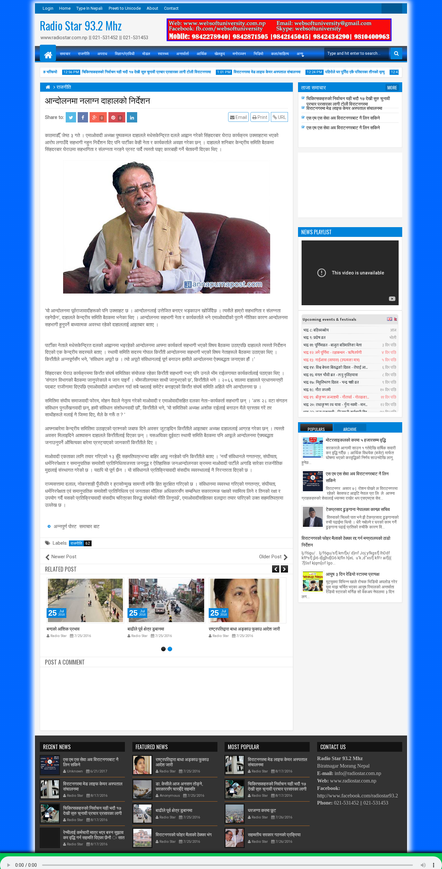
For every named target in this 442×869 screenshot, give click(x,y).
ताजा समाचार (313, 87)
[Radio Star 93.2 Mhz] (48, 53)
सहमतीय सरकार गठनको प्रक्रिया (274, 834)
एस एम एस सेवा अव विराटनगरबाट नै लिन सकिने (343, 119)
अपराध (102, 53)
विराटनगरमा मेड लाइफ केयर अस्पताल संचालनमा (257, 72)
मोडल (146, 53)
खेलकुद (220, 53)
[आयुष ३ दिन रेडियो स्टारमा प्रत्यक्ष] (313, 581)
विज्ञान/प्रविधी (125, 53)
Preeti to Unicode (125, 8)
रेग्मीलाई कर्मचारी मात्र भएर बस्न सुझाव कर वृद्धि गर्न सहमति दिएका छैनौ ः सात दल (94, 837)
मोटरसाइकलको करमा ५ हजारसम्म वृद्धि (356, 439)
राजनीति (84, 53)
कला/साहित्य (280, 53)
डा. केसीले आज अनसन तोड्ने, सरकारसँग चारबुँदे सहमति (179, 786)
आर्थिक (202, 53)
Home (65, 8)
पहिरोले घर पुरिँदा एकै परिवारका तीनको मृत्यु (345, 72)
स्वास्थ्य (163, 53)
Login (48, 8)
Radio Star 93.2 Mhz (81, 25)
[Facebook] (397, 8)
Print (262, 117)
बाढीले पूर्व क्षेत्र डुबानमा (145, 628)
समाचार (65, 53)
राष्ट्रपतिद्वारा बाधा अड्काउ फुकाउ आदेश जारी (244, 628)
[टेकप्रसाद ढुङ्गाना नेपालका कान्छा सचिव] (313, 516)
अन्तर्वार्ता (182, 53)
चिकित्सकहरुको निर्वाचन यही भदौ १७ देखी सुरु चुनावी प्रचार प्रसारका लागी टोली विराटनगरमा (137, 72)
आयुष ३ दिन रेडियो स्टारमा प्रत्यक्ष (353, 573)
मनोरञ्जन (239, 53)
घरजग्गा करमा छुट (262, 809)
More (392, 87)
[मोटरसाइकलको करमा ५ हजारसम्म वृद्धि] (313, 447)
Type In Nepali (89, 8)
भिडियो (258, 53)
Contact (171, 8)
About (152, 8)
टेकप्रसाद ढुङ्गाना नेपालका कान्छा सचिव (358, 508)
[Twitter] (386, 8)
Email (241, 117)
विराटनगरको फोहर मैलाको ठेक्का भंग (184, 834)
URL (281, 117)
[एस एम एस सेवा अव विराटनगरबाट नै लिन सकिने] (313, 480)
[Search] (396, 53)
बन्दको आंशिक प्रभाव (63, 628)
